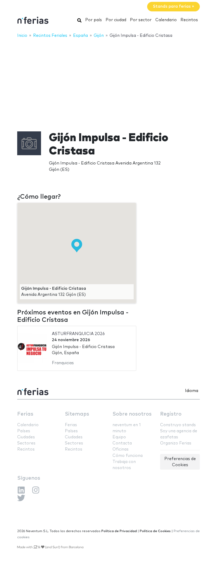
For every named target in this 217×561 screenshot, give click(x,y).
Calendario (166, 20)
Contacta (122, 443)
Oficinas (120, 449)
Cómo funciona (127, 456)
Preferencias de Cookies (180, 462)
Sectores (26, 443)
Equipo (119, 437)
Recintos (189, 20)
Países (23, 431)
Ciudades (26, 437)
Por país (93, 20)
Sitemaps (77, 414)
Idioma (191, 391)
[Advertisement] (108, 81)
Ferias (25, 414)
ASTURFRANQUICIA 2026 (78, 334)
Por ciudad (116, 20)
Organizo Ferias (175, 443)
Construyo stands (178, 425)
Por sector (141, 20)
